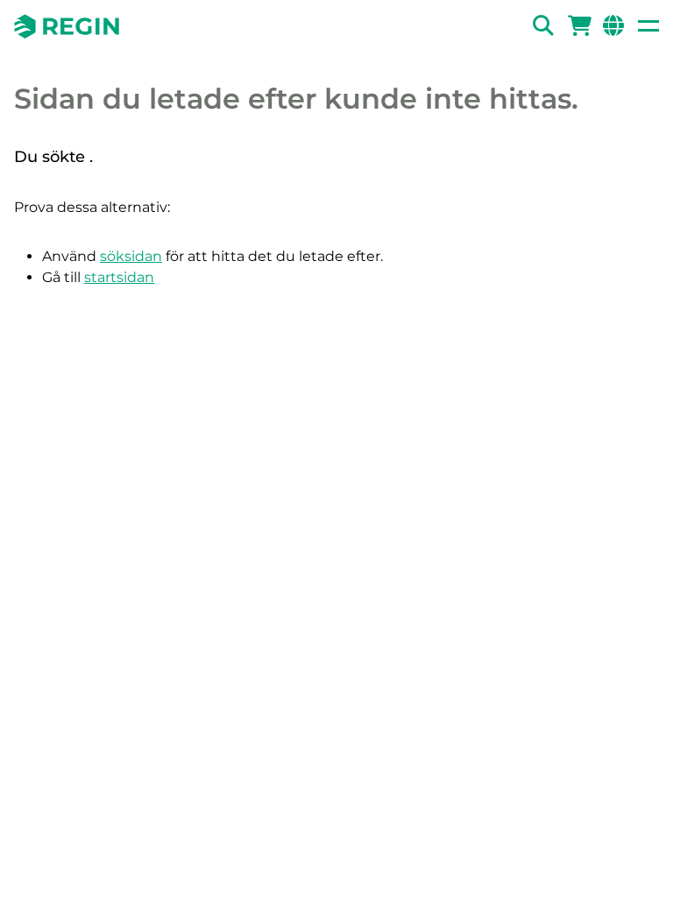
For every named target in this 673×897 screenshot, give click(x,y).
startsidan (119, 277)
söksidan (131, 256)
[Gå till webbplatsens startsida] (66, 26)
